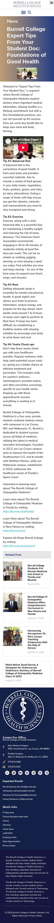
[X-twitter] (34, 773)
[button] (51, 2)
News (12, 21)
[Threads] (47, 773)
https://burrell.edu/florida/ (18, 511)
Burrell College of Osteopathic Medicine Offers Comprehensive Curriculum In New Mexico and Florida (37, 605)
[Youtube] (20, 773)
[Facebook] (27, 773)
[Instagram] (7, 773)
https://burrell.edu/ (14, 531)
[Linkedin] (40, 773)
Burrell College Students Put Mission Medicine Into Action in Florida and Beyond (37, 572)
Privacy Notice (35, 915)
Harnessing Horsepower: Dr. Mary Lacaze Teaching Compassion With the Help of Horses (37, 639)
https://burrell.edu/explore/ (19, 546)
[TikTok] (14, 773)
